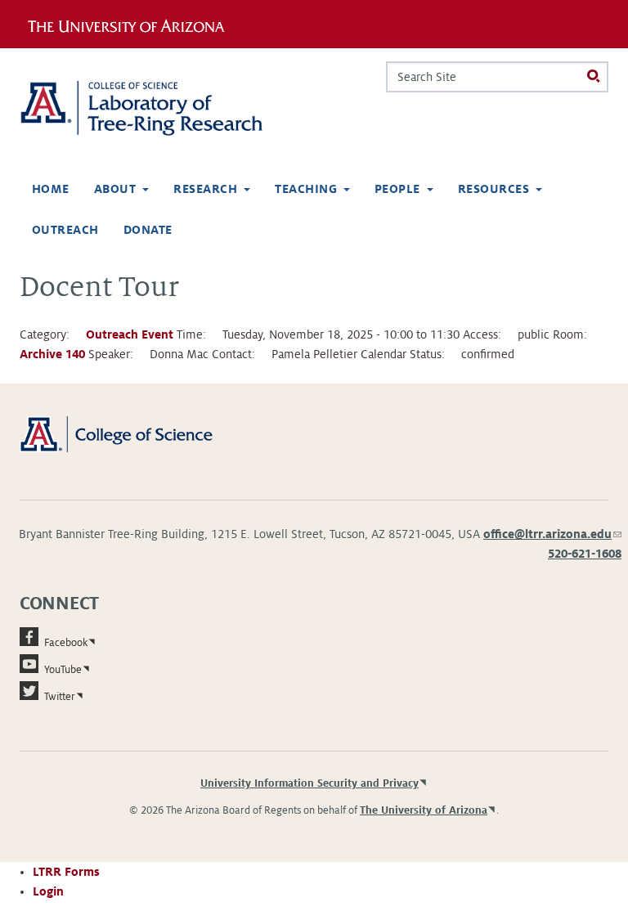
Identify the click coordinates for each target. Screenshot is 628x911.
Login (48, 891)
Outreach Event (129, 334)
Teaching (306, 188)
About (115, 188)
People (397, 188)
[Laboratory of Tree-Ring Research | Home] (160, 108)
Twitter (59, 696)
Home (51, 188)
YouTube (63, 669)
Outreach (65, 229)
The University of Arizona (423, 810)
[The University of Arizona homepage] (132, 24)
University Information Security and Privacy (309, 783)
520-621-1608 (584, 553)
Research (205, 188)
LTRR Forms (66, 871)
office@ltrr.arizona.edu (552, 534)
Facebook (65, 642)
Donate (148, 229)
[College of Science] (134, 433)
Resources (493, 188)
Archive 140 (52, 354)
